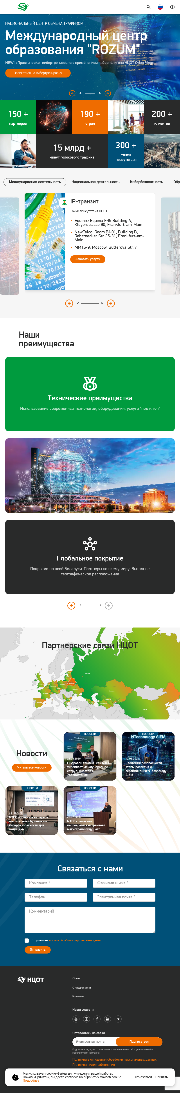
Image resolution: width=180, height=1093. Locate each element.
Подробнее (31, 1080)
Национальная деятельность (95, 182)
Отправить (37, 950)
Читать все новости (31, 767)
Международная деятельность (35, 182)
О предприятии (81, 987)
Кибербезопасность (146, 182)
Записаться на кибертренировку (38, 73)
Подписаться (139, 1042)
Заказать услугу (88, 259)
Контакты (78, 996)
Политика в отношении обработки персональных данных (114, 1059)
